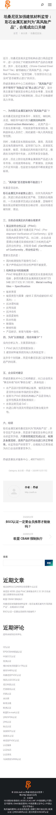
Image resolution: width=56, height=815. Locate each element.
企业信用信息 (23, 809)
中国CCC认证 (9, 656)
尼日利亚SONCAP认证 (39, 812)
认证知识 (7, 750)
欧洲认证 (7, 708)
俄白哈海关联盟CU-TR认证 (15, 666)
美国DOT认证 (9, 731)
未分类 (21, 470)
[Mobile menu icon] (50, 5)
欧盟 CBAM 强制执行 (12, 599)
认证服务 (7, 745)
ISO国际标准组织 (11, 800)
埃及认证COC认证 (11, 680)
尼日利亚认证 (9, 684)
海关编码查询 (10, 809)
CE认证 (6, 647)
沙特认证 (7, 722)
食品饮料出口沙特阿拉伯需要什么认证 (20, 587)
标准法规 (7, 703)
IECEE (23, 800)
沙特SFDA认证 (10, 717)
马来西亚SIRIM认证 (12, 759)
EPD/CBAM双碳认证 (12, 652)
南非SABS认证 (10, 670)
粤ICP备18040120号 (28, 795)
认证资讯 (7, 754)
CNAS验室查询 (20, 803)
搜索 (5, 556)
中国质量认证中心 (36, 803)
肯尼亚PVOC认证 (11, 740)
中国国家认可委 (44, 800)
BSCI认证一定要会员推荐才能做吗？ (19, 611)
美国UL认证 (8, 736)
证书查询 (8, 803)
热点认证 (7, 726)
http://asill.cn (31, 492)
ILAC (29, 800)
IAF (34, 800)
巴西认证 (7, 694)
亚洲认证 (7, 661)
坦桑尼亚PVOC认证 (12, 675)
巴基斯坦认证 (9, 689)
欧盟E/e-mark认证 (11, 712)
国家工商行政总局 (39, 809)
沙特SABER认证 (20, 812)
